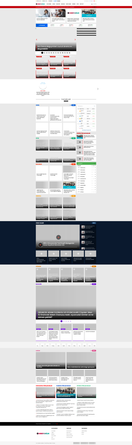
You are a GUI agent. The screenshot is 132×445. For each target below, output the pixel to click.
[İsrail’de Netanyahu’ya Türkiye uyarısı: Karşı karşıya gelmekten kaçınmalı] (42, 110)
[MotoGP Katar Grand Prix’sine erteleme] (86, 371)
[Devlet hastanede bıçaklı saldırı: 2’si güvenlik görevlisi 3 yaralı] (90, 357)
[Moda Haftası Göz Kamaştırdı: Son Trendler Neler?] (83, 235)
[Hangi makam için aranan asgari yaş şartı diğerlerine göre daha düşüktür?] (80, 160)
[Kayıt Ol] (92, 4)
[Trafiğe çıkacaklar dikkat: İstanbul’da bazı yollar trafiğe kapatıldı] (69, 57)
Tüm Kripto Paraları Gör (86, 130)
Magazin (38, 329)
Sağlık (52, 415)
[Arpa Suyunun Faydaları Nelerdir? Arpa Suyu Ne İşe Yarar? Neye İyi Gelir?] (80, 142)
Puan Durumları (69, 420)
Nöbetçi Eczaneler (70, 418)
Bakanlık (52, 417)
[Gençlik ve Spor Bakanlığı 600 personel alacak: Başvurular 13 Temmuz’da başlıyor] (41, 357)
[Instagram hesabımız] (92, 1)
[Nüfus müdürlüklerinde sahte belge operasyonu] (81, 352)
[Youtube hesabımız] (94, 1)
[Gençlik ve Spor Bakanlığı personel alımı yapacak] (66, 357)
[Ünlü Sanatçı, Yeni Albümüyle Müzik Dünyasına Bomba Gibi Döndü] (83, 241)
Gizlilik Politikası (84, 414)
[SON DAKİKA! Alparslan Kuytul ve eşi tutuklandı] (56, 56)
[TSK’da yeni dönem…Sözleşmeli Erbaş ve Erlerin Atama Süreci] (53, 357)
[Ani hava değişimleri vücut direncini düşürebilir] (43, 13)
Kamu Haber (53, 418)
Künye (83, 417)
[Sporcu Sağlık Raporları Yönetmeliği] (42, 169)
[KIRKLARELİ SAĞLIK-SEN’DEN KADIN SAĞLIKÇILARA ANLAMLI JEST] (89, 13)
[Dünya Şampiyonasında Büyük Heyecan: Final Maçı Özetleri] (83, 247)
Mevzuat (53, 422)
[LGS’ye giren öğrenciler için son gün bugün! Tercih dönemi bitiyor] (58, 13)
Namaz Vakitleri (69, 417)
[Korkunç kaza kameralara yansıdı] (90, 253)
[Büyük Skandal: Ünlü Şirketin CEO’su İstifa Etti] (83, 231)
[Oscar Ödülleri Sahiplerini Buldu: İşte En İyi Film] (66, 253)
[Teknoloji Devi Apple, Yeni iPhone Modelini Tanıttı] (78, 253)
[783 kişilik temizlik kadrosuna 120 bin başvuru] (78, 357)
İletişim (83, 415)
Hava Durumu (69, 414)
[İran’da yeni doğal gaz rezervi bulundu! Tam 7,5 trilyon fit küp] (69, 110)
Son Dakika (39, 56)
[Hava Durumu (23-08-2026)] (56, 68)
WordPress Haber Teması (50, 426)
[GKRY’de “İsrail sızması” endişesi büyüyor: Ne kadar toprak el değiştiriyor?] (42, 57)
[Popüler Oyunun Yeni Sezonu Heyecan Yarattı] (53, 253)
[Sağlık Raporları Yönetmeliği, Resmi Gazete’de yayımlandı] (42, 185)
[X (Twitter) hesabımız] (91, 1)
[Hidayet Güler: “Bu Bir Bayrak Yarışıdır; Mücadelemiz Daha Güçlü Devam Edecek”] (74, 13)
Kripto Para (68, 415)
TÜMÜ (66, 101)
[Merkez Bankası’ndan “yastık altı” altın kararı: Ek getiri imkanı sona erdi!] (69, 68)
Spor (52, 420)
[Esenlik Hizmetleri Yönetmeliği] (55, 169)
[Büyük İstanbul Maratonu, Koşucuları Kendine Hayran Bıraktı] (83, 226)
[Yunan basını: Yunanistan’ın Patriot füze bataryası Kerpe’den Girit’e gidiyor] (69, 126)
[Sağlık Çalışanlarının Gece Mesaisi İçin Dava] (80, 149)
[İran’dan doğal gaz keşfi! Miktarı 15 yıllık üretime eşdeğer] (42, 126)
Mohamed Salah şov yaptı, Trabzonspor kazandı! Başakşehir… (48, 7)
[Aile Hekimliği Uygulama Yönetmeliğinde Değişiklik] (55, 185)
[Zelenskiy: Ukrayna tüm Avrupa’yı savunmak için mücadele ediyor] (55, 126)
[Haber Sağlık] (40, 4)
